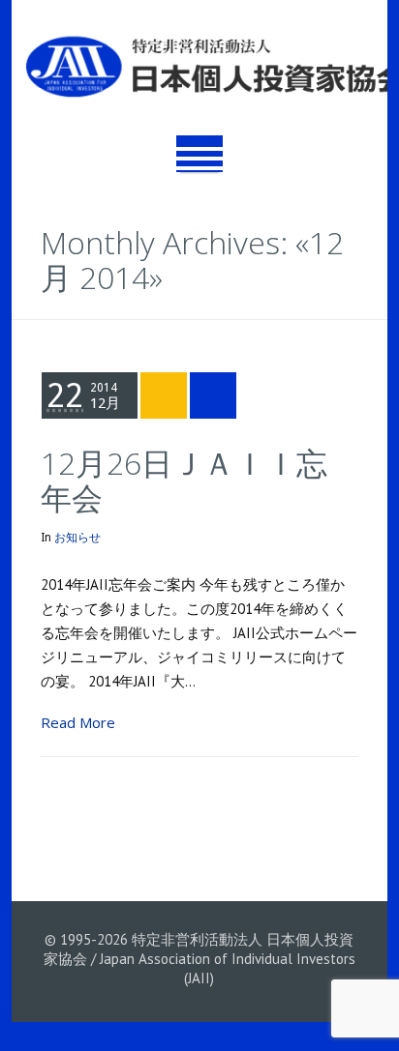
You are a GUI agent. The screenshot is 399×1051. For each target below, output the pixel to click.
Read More (78, 722)
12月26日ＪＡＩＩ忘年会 (184, 480)
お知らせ (77, 537)
